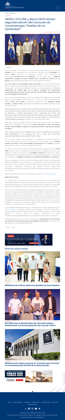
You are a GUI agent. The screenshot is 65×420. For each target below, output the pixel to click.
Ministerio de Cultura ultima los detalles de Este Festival (32, 285)
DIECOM (54, 402)
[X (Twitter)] (25, 409)
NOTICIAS (27, 402)
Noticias (12, 13)
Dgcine (8, 227)
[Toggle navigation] (57, 7)
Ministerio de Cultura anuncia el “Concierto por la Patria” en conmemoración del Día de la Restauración (32, 364)
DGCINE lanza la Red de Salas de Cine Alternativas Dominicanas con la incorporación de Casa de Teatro (30, 324)
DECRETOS (35, 402)
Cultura (8, 16)
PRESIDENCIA (18, 402)
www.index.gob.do (49, 174)
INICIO (10, 402)
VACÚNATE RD (45, 402)
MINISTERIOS (32, 404)
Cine (13, 227)
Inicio (6, 13)
